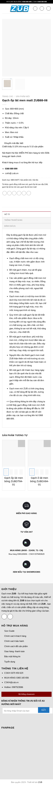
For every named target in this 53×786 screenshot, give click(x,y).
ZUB (40, 782)
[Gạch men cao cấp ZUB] (20, 8)
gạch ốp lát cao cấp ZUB (38, 184)
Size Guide (9, 631)
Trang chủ (7, 96)
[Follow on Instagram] (10, 616)
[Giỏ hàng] (48, 8)
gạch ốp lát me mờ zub (11, 187)
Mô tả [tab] (7, 214)
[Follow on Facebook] (4, 616)
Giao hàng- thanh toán (14, 651)
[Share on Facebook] (9, 193)
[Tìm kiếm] (35, 8)
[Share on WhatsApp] (4, 193)
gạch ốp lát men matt (28, 187)
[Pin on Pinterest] (24, 193)
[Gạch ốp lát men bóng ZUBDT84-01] (13, 453)
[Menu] (3, 8)
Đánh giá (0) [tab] (10, 226)
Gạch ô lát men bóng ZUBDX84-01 (39, 481)
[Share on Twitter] (14, 193)
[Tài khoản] (42, 8)
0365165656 (22, 554)
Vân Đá (35, 180)
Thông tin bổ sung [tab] (13, 220)
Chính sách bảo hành (14, 641)
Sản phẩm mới (23, 96)
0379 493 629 (17, 673)
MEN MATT (15, 180)
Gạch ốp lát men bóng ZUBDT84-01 (13, 481)
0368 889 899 (27, 2)
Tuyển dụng (9, 661)
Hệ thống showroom (26, 694)
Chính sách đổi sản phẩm (16, 646)
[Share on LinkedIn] (29, 193)
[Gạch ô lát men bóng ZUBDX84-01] (39, 453)
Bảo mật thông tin (12, 656)
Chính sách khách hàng (15, 636)
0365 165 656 (22, 677)
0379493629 (39, 554)
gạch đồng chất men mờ (18, 184)
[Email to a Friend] (19, 193)
